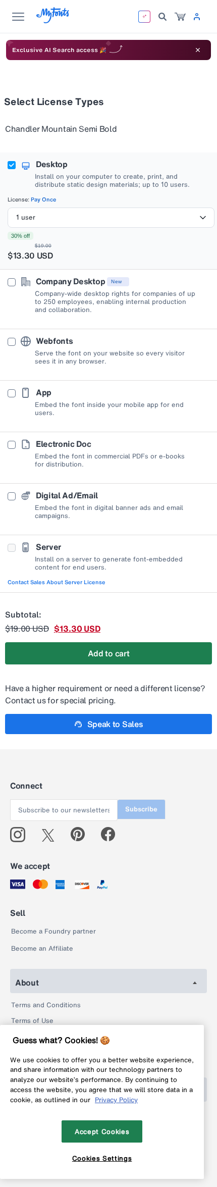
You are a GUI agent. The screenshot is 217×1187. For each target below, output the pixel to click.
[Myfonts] (53, 20)
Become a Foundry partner (53, 931)
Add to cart (108, 653)
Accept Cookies (102, 1131)
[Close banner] (198, 50)
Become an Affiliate (42, 948)
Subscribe (141, 809)
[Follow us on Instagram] (21, 834)
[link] (180, 17)
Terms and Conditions (46, 1005)
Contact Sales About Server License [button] (56, 582)
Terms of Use (32, 1020)
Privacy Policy (116, 1100)
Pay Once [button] (44, 199)
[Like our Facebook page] (112, 834)
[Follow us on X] (51, 834)
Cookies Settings (102, 1158)
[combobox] (111, 218)
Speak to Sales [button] (115, 724)
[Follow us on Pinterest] (82, 834)
